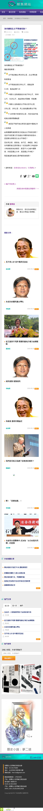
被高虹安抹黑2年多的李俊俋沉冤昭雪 (17, 581)
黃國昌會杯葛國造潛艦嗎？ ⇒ (28, 189)
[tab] (7, 605)
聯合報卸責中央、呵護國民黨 (14, 577)
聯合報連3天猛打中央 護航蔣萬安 (15, 567)
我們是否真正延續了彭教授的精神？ (20, 461)
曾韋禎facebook (20, 168)
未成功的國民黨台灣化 (15, 302)
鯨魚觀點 (22, 12)
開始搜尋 (7, 658)
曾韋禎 (17, 32)
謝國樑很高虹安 (9, 585)
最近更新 (12, 12)
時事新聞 (33, 12)
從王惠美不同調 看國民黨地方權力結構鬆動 (19, 620)
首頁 (3, 12)
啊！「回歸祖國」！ (14, 501)
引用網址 (31, 168)
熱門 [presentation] (21, 605)
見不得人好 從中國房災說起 (17, 262)
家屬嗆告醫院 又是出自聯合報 (14, 573)
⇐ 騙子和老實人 (10, 184)
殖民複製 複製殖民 (13, 381)
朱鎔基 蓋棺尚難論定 (14, 421)
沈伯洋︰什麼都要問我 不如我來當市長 (17, 612)
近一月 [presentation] (14, 605)
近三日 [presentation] (7, 606)
